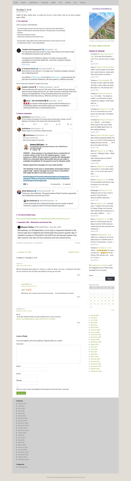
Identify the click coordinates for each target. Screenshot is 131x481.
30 (91, 307)
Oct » (113, 310)
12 (102, 297)
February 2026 (95, 330)
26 (102, 304)
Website (19, 380)
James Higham (28, 243)
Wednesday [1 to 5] (104, 235)
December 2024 (96, 364)
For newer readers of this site (99, 46)
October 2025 (95, 339)
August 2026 (95, 315)
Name (18, 366)
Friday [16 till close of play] (105, 67)
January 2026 (95, 332)
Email (18, 373)
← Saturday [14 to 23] (23, 252)
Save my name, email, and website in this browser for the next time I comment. (42, 389)
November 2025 (96, 337)
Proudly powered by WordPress (64, 477)
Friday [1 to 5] (100, 203)
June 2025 (94, 349)
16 (91, 301)
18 (98, 301)
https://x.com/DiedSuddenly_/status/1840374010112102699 (35, 319)
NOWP (53, 3)
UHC (60, 3)
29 (112, 304)
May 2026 (94, 322)
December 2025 (96, 335)
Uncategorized (38, 243)
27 (105, 304)
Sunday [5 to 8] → (74, 252)
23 (91, 304)
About (23, 3)
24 (94, 304)
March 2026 (94, 327)
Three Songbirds (103, 80)
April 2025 (94, 354)
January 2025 (95, 361)
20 (105, 301)
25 (98, 304)
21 (109, 301)
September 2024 (96, 371)
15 (112, 297)
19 (102, 301)
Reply (78, 275)
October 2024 (95, 369)
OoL (75, 3)
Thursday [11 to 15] (102, 219)
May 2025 (94, 352)
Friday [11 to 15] (105, 109)
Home (16, 3)
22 (112, 301)
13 (105, 297)
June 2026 (94, 320)
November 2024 (96, 366)
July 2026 (94, 318)
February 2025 (95, 359)
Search (91, 275)
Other (82, 3)
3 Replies (77, 243)
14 (109, 297)
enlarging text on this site (99, 265)
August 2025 (95, 344)
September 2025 (96, 342)
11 (98, 297)
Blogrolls (33, 3)
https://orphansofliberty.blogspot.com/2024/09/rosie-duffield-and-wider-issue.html (43, 218)
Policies (44, 3)
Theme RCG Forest (79, 477)
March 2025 (94, 356)
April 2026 (94, 325)
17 (94, 301)
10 (94, 297)
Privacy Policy (50, 477)
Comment (20, 344)
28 (109, 304)
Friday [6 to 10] (102, 166)
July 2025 (94, 347)
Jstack (68, 3)
